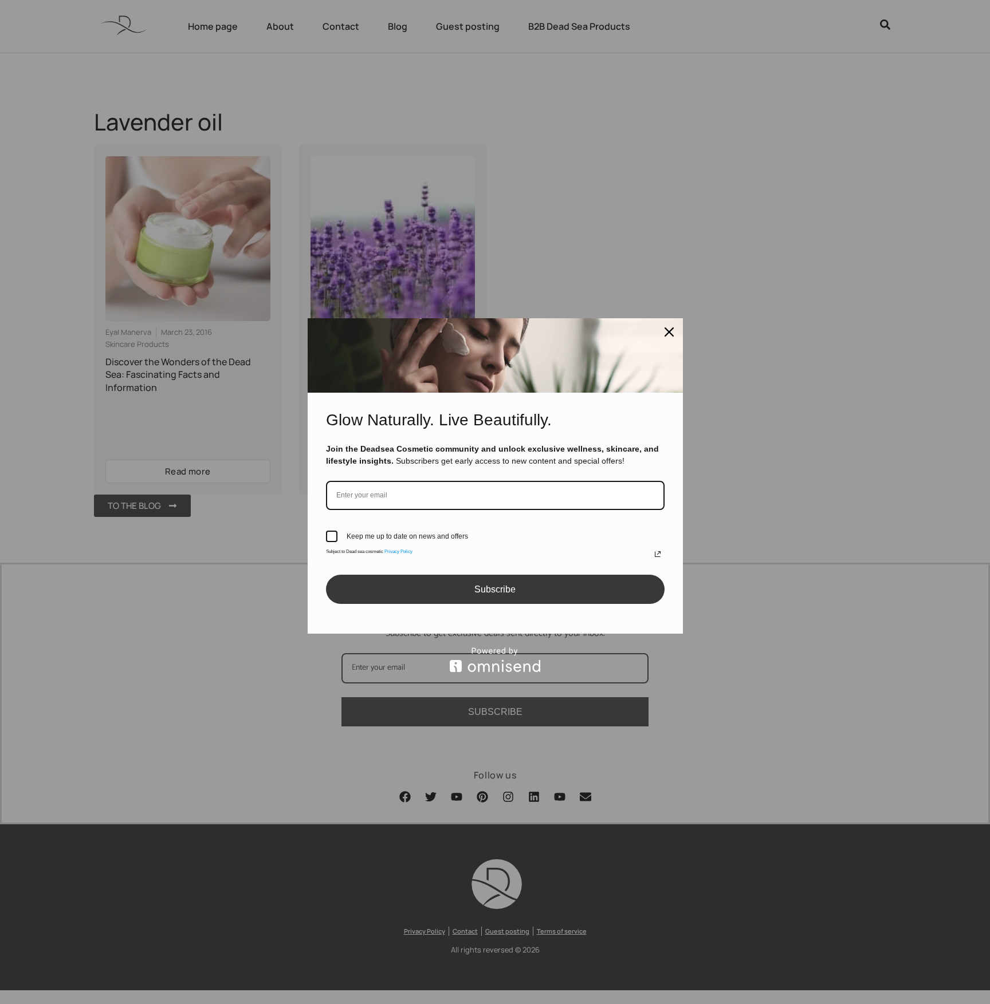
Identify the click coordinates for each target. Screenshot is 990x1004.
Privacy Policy (398, 551)
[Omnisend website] (495, 660)
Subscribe (495, 589)
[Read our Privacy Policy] (658, 554)
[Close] (669, 332)
